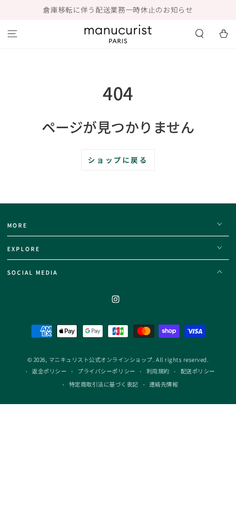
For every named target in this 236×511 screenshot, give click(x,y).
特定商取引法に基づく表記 (103, 384)
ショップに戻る (118, 160)
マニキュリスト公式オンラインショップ (101, 359)
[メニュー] (12, 34)
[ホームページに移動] (118, 34)
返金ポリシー (49, 371)
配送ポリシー (198, 371)
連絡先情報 (163, 384)
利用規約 (158, 371)
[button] (200, 34)
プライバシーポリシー (106, 371)
